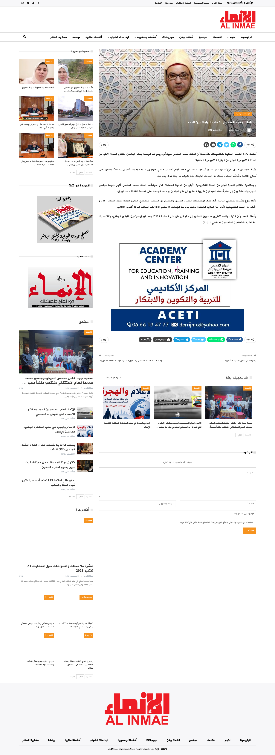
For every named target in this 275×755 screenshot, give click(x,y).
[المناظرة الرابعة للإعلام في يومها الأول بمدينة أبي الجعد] (36, 108)
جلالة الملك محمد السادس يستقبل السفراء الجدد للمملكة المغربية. (130, 360)
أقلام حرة (49, 597)
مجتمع (202, 37)
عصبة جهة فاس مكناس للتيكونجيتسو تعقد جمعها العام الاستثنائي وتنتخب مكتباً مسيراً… (57, 380)
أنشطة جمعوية (147, 37)
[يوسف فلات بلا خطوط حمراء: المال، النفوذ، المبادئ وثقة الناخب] (85, 449)
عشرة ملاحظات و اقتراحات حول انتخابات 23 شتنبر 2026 (60, 568)
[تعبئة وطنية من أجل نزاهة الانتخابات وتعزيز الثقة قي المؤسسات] (76, 607)
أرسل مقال (169, 3)
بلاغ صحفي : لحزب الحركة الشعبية (240, 360)
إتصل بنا (158, 3)
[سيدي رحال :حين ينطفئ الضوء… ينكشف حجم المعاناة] (36, 645)
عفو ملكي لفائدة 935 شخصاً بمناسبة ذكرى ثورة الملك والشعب (48, 482)
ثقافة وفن (186, 37)
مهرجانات (168, 37)
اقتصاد (217, 37)
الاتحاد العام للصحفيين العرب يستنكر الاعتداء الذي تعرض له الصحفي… (51, 411)
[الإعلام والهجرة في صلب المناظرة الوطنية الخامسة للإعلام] (126, 402)
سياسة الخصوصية (201, 3)
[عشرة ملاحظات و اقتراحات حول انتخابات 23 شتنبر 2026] (56, 539)
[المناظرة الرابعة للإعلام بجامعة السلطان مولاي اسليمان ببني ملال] (76, 145)
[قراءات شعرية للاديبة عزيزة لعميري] (36, 71)
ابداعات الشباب (119, 37)
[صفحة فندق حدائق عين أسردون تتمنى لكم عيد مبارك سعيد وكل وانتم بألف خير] (76, 108)
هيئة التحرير (217, 3)
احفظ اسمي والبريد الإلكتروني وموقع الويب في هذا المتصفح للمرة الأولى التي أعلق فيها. (216, 523)
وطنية (238, 114)
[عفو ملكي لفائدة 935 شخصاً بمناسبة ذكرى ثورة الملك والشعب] (85, 484)
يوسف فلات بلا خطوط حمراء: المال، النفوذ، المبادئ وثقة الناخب (48, 447)
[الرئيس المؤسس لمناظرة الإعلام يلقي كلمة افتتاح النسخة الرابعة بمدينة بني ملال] (36, 145)
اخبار (233, 37)
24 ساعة (247, 114)
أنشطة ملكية (93, 37)
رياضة (76, 37)
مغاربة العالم (58, 37)
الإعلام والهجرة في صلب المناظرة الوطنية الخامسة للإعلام (49, 429)
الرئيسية (246, 37)
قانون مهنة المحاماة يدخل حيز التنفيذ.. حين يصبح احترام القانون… (50, 464)
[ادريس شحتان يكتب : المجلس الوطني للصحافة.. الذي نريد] (36, 607)
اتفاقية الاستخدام (183, 3)
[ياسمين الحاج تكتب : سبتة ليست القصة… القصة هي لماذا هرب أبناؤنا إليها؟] (76, 645)
